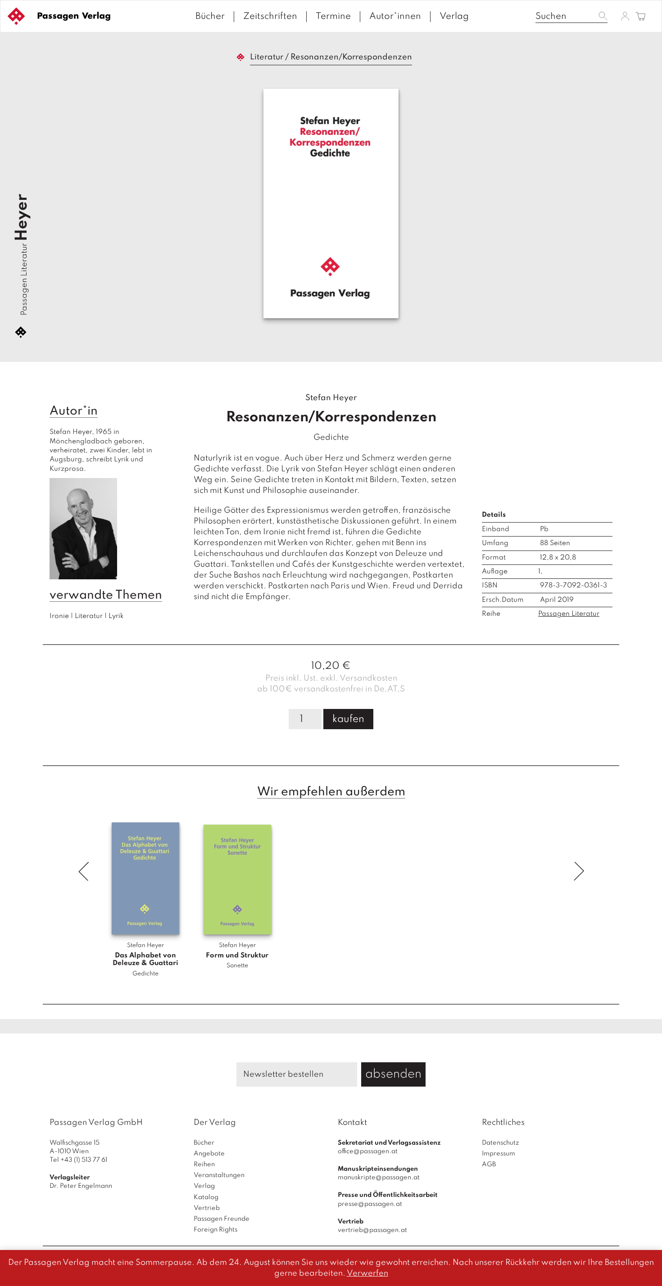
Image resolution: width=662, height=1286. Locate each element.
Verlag (454, 16)
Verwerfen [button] (367, 1273)
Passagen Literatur (24, 279)
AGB (489, 1164)
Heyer (22, 217)
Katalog (206, 1197)
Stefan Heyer (331, 398)
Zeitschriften (270, 16)
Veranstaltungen (219, 1175)
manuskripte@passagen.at (379, 1177)
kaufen (348, 719)
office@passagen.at (368, 1151)
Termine (333, 16)
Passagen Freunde (221, 1219)
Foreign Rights (215, 1230)
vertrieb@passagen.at (372, 1230)
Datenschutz (500, 1143)
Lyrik (116, 616)
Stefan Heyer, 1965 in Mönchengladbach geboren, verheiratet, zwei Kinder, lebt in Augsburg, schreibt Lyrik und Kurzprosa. (102, 451)
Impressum (498, 1154)
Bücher (210, 16)
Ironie (59, 616)
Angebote (209, 1154)
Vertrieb (207, 1208)
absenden (393, 1074)
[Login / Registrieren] (625, 16)
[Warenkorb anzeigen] (640, 17)
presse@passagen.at (370, 1204)
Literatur (266, 57)
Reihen (204, 1164)
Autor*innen (395, 16)
